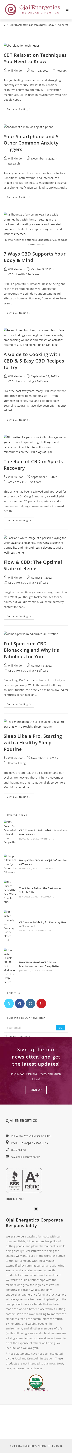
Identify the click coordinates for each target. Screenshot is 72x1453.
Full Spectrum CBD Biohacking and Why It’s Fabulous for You (31, 650)
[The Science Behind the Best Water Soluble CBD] (10, 892)
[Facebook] (20, 1003)
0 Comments (47, 838)
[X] (9, 1003)
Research (62, 70)
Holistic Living (25, 381)
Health (20, 274)
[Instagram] (30, 1003)
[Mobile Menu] (67, 9)
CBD (10, 274)
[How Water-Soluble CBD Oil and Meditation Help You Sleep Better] (10, 966)
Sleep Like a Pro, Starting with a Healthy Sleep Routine (33, 742)
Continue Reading (20, 108)
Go (60, 1027)
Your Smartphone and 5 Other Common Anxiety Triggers (31, 142)
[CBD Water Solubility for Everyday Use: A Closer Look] (10, 926)
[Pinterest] (41, 1003)
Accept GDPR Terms (20, 1036)
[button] (36, 1090)
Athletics (13, 482)
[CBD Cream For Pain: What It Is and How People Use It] (10, 834)
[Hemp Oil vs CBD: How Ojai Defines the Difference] (10, 864)
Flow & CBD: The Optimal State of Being (33, 565)
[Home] (5, 25)
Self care (33, 274)
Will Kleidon (15, 70)
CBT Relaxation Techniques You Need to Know (35, 58)
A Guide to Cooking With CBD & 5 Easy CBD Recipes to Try (34, 360)
